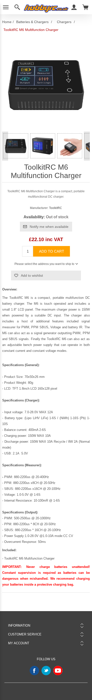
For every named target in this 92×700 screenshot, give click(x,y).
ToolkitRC (55, 208)
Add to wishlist (32, 275)
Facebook (34, 670)
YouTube (58, 670)
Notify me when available (49, 227)
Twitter (46, 670)
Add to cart (51, 251)
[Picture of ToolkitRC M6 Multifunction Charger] (15, 146)
